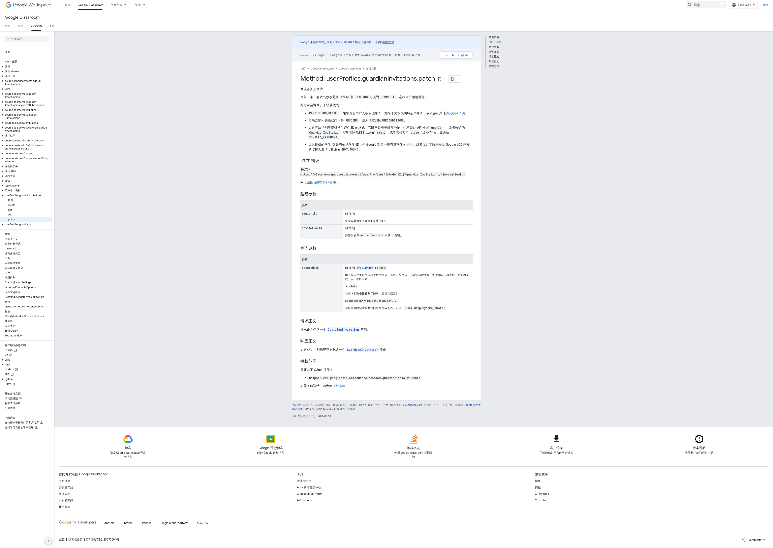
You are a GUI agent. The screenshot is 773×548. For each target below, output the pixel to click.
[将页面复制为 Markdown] (452, 79)
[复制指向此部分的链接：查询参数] (320, 248)
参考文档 (36, 26)
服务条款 (64, 506)
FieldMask (365, 268)
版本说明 (64, 493)
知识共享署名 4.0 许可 (355, 404)
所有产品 (116, 5)
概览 (7, 26)
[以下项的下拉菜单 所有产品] (126, 5)
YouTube (541, 500)
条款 (62, 539)
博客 (538, 481)
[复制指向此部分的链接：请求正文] (320, 321)
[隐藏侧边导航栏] (48, 541)
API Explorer (304, 500)
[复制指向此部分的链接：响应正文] (320, 341)
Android (109, 523)
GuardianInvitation (343, 329)
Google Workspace (322, 68)
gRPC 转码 (321, 182)
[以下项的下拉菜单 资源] (145, 5)
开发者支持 (66, 500)
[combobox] (706, 4)
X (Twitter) (542, 493)
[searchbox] (27, 39)
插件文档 (388, 42)
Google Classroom (90, 5)
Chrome (127, 523)
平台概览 (64, 481)
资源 (138, 5)
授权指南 (339, 386)
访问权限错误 (455, 113)
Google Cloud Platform (174, 523)
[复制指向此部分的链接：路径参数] (320, 194)
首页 (67, 5)
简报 (538, 487)
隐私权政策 (75, 539)
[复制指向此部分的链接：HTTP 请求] (323, 161)
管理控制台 (304, 481)
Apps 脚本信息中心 (309, 487)
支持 (52, 26)
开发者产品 (66, 487)
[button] (26, 66)
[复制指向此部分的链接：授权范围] (320, 361)
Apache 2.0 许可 (416, 404)
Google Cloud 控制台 (310, 493)
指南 (20, 26)
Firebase (146, 523)
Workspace (40, 5)
